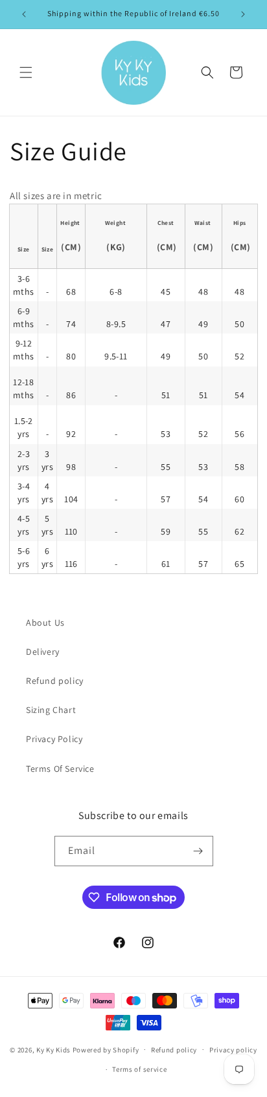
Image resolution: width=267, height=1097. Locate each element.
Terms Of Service (60, 768)
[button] (26, 72)
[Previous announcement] (24, 14)
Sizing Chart (51, 710)
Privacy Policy (54, 739)
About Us (45, 622)
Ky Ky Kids (53, 1049)
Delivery (43, 651)
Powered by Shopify (106, 1049)
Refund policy (55, 681)
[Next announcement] (243, 14)
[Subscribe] (198, 851)
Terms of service (139, 1069)
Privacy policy (233, 1049)
